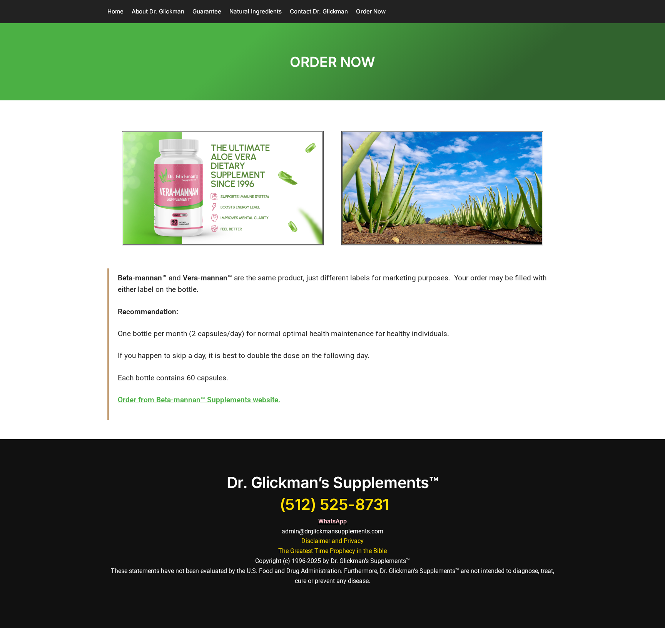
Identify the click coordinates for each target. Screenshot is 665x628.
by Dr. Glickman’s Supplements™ (366, 561)
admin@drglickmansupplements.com (332, 531)
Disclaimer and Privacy (332, 541)
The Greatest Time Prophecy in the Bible (332, 551)
